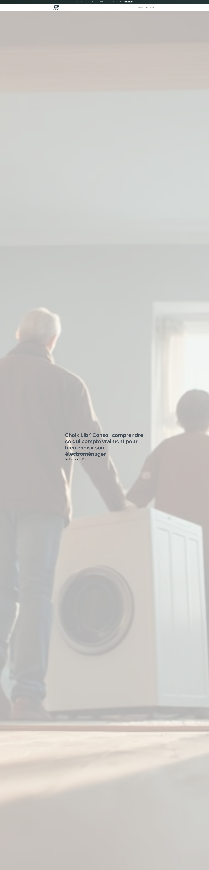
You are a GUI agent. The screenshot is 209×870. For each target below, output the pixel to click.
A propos (141, 7)
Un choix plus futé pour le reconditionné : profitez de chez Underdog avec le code (104, 1)
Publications (149, 7)
